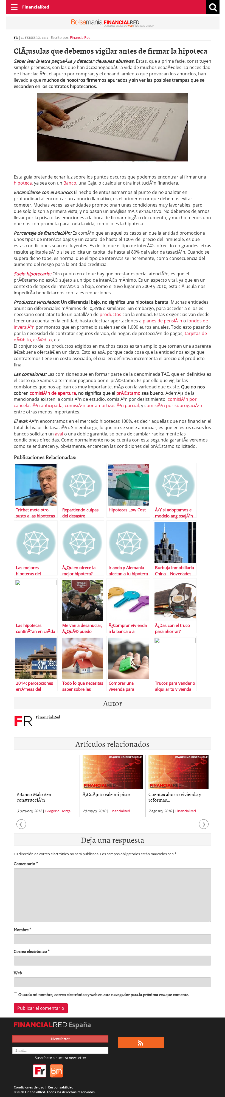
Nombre (22, 929)
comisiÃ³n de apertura (53, 393)
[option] (47, 786)
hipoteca (23, 183)
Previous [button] (21, 827)
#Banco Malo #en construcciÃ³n (34, 797)
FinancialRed (35, 7)
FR (16, 37)
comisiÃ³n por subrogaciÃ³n (173, 405)
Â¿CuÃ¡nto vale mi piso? (106, 794)
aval (59, 434)
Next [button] (203, 827)
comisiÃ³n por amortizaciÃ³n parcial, (102, 405)
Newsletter (60, 1038)
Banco (69, 183)
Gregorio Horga (58, 810)
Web (18, 973)
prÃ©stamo (129, 393)
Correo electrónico (32, 951)
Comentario (26, 863)
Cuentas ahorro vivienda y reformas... (174, 797)
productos (111, 314)
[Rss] (140, 1042)
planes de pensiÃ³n (162, 321)
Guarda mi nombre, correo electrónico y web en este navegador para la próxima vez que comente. (103, 994)
